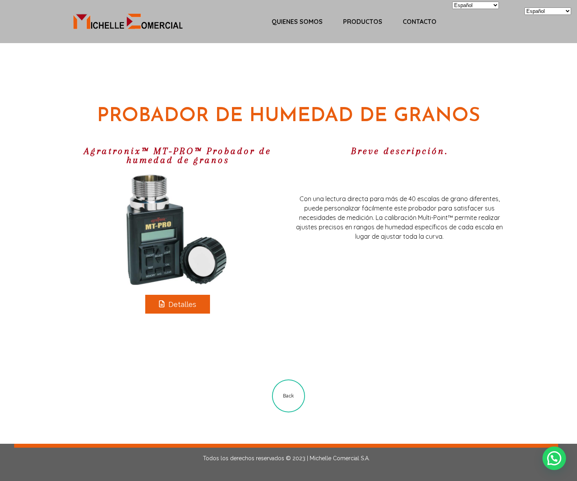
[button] (554, 458)
